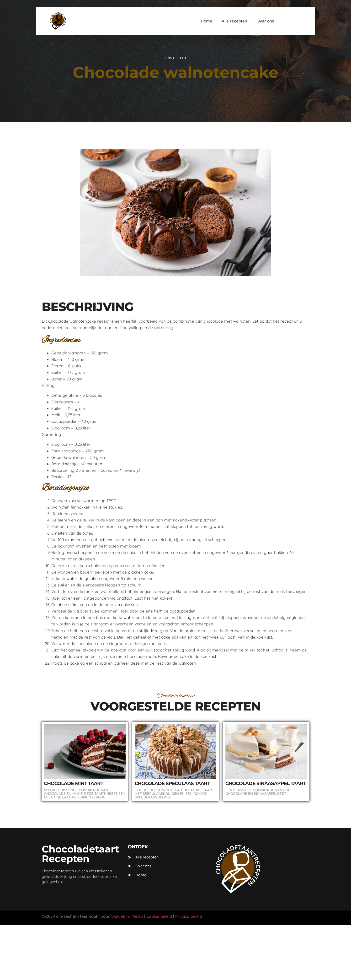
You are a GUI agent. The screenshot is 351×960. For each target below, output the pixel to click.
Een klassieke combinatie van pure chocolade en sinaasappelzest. (258, 792)
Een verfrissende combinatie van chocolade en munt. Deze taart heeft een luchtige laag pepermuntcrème (84, 793)
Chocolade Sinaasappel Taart (265, 783)
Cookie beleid (158, 916)
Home (206, 20)
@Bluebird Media (127, 916)
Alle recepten (234, 20)
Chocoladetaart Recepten (80, 853)
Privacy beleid (188, 916)
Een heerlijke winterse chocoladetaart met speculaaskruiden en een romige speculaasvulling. (174, 793)
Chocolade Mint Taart (73, 783)
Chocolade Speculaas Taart (172, 783)
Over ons (265, 20)
